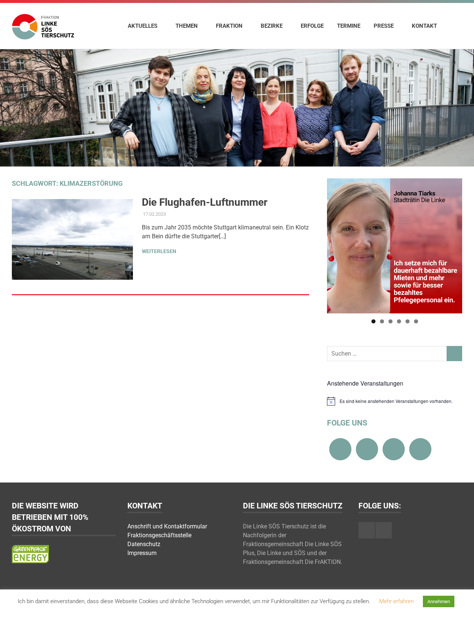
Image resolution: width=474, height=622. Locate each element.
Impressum (142, 553)
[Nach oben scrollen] (461, 609)
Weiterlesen (159, 251)
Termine (348, 26)
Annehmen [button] (438, 601)
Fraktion (229, 26)
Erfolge (312, 26)
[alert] (394, 401)
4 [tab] (399, 321)
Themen (187, 26)
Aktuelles (142, 26)
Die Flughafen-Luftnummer (204, 202)
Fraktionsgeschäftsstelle (159, 535)
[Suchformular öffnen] (453, 25)
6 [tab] (416, 321)
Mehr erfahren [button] (396, 601)
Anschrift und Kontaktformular (167, 526)
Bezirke (272, 26)
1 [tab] (373, 321)
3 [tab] (390, 321)
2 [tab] (382, 321)
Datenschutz (143, 544)
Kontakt (424, 26)
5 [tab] (407, 321)
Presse (384, 26)
